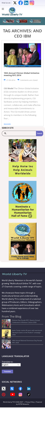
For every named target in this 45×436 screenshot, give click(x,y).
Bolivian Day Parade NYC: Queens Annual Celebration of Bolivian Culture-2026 (26, 321)
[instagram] (20, 394)
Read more (7, 124)
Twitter (15, 3)
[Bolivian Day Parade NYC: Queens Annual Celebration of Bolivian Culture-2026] (6, 323)
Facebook (20, 3)
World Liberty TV (8, 402)
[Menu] (3, 9)
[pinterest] (3, 394)
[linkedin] (29, 388)
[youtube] (12, 394)
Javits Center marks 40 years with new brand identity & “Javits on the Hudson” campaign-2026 (27, 332)
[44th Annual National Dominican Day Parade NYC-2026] (6, 343)
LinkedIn (26, 3)
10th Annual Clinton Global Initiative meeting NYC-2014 (21, 74)
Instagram (32, 3)
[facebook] (20, 388)
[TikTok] (29, 394)
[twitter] (3, 388)
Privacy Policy (29, 402)
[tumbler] (12, 388)
